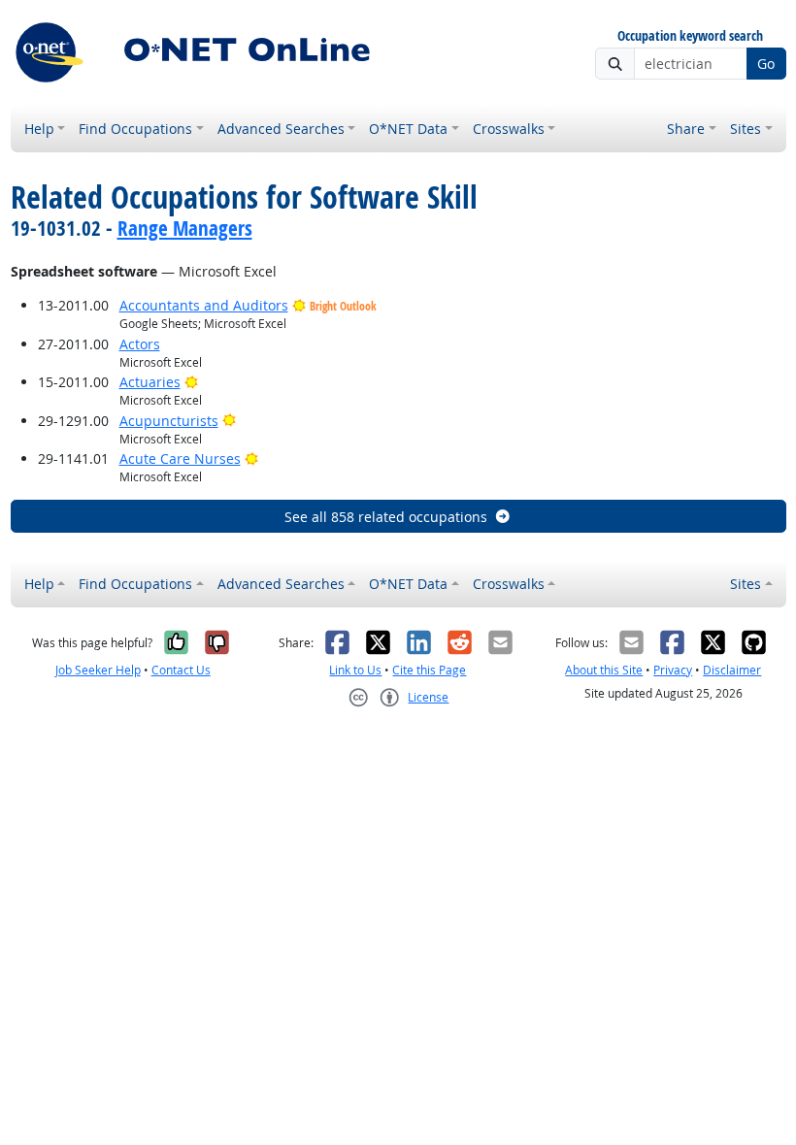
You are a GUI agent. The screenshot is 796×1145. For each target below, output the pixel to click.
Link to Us (355, 670)
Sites (745, 128)
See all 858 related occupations (385, 516)
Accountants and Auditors (203, 305)
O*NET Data (408, 128)
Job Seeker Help (98, 670)
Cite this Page (429, 670)
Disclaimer (732, 670)
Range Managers (184, 228)
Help (39, 128)
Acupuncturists (168, 420)
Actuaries (150, 382)
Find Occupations (135, 128)
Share (686, 128)
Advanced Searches (281, 128)
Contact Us (181, 670)
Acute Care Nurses (180, 458)
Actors (139, 344)
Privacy (672, 670)
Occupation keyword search (690, 36)
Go (766, 63)
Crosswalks (509, 128)
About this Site (604, 670)
